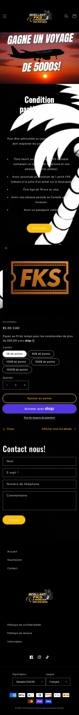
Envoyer (14, 520)
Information (14, 641)
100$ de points (16, 361)
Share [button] (10, 429)
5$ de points (14, 353)
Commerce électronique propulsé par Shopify (45, 708)
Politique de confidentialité (24, 624)
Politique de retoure (19, 633)
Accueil (12, 551)
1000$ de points (17, 369)
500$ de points (45, 361)
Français (54, 681)
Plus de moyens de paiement (39, 417)
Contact (12, 568)
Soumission (14, 559)
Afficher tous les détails (57, 429)
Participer (39, 228)
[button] (5, 16)
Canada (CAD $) (25, 681)
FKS (23, 708)
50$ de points (41, 353)
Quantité (8, 377)
